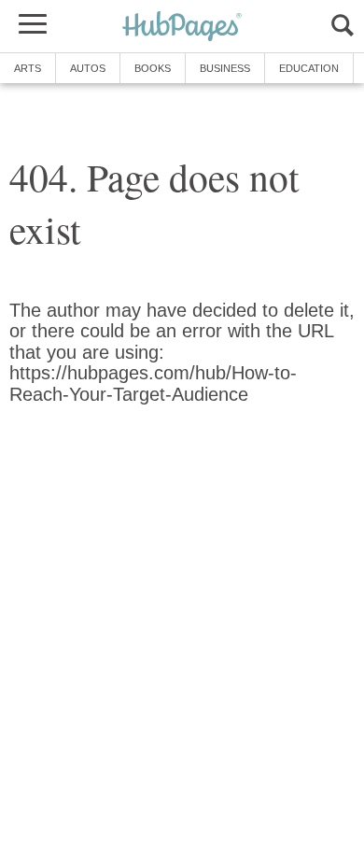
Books (152, 68)
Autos (87, 68)
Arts (27, 68)
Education (309, 68)
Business (225, 68)
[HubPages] (182, 27)
